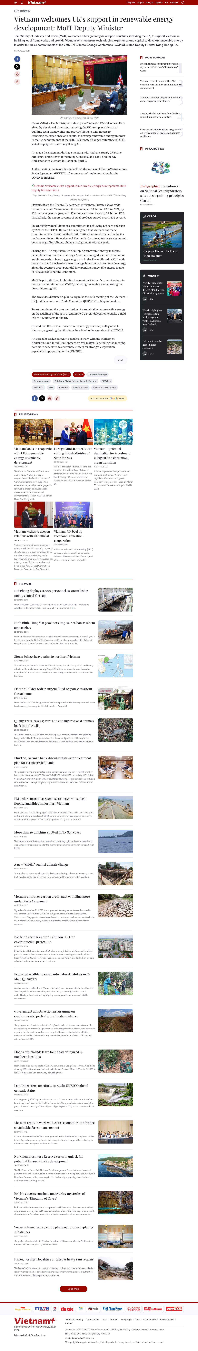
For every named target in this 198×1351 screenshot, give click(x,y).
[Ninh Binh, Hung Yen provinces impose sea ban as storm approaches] (115, 632)
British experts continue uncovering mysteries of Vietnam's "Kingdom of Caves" (49, 1195)
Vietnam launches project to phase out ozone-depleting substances (53, 1229)
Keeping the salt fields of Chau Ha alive (160, 253)
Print (17, 74)
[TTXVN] (41, 1309)
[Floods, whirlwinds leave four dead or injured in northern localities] (115, 1061)
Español (159, 2)
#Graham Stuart (41, 380)
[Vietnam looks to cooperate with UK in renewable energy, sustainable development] (33, 432)
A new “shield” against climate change (41, 864)
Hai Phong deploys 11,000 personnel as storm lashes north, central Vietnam (51, 593)
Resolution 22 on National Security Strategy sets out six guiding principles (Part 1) (162, 193)
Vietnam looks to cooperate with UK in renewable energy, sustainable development (33, 455)
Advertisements (166, 1319)
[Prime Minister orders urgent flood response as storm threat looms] (115, 698)
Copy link (17, 82)
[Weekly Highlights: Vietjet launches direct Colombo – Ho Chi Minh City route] (174, 288)
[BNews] (80, 1309)
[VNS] (112, 1309)
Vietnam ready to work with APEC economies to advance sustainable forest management (54, 1125)
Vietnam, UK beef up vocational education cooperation (68, 535)
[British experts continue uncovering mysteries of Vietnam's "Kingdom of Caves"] (115, 1202)
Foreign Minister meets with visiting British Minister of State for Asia (73, 453)
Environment (22, 11)
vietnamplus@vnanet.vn (82, 1337)
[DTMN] (153, 1309)
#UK (51, 387)
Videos (151, 216)
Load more (73, 1288)
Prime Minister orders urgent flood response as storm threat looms (53, 691)
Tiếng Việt (131, 2)
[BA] (174, 1309)
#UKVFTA (106, 380)
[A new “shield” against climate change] (115, 873)
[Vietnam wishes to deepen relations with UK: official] (33, 515)
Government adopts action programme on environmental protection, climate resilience (46, 1013)
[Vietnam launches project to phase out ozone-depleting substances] (115, 1236)
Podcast (153, 276)
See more (25, 584)
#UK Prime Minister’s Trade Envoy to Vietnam (75, 380)
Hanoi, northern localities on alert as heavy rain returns (53, 1259)
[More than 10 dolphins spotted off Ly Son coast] (115, 841)
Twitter (17, 67)
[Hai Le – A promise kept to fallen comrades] (174, 346)
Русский (174, 2)
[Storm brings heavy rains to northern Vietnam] (115, 665)
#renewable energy (97, 374)
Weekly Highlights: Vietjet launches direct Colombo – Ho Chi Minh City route (153, 288)
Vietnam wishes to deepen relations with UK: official (32, 533)
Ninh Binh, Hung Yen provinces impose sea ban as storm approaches (54, 625)
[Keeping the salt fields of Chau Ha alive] (162, 234)
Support (114, 1319)
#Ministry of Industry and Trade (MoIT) (51, 374)
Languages (126, 1319)
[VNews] (54, 1309)
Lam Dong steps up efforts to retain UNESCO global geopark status (51, 1087)
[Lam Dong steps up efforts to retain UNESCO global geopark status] (115, 1094)
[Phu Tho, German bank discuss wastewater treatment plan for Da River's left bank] (115, 767)
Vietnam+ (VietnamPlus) (37, 2)
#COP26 (79, 374)
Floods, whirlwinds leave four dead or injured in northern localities (48, 1054)
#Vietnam (63, 387)
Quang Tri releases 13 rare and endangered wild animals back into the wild (54, 723)
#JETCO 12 (38, 387)
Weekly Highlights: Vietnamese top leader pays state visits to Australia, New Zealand (152, 317)
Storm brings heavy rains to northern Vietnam (47, 656)
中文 (166, 2)
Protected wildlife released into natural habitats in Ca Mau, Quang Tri (52, 976)
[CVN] (133, 1309)
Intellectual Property (74, 1319)
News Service (149, 1319)
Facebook (17, 59)
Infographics (154, 148)
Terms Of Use (93, 1319)
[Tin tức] (67, 1309)
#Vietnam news (80, 387)
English (140, 2)
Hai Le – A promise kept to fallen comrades (152, 345)
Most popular (155, 57)
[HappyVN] (23, 1309)
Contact (68, 1322)
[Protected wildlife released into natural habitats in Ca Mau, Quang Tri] (115, 983)
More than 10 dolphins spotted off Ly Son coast (47, 832)
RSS (105, 1319)
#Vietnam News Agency (104, 387)
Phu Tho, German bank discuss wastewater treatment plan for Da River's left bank (52, 760)
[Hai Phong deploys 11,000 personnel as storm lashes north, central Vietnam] (115, 600)
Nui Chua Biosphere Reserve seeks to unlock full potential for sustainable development (48, 1158)
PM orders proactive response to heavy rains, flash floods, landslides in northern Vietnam (50, 800)
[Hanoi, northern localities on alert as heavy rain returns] (115, 1268)
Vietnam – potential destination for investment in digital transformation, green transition (112, 455)
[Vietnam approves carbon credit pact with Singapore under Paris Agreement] (115, 905)
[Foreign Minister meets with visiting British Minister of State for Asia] (73, 432)
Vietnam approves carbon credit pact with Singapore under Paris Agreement (52, 898)
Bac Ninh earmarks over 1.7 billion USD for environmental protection (44, 939)
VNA (137, 1319)
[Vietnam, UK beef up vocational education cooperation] (73, 515)
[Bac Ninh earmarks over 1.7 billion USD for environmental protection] (115, 946)
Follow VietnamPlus (100, 398)
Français (149, 2)
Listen (151, 299)
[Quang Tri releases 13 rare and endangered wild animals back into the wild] (115, 730)
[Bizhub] (93, 1309)
